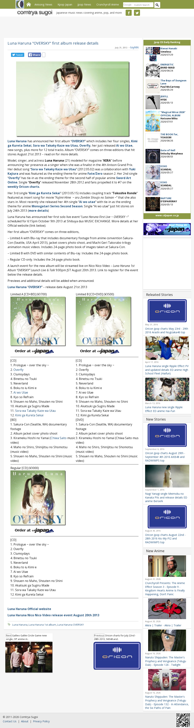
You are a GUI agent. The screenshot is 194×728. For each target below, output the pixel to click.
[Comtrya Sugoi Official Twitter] (137, 13)
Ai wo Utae (20, 393)
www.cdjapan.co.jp (167, 215)
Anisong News (43, 4)
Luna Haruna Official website (29, 609)
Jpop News (84, 4)
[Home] (29, 4)
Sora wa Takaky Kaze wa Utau (35, 411)
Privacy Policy (41, 721)
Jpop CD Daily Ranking (167, 42)
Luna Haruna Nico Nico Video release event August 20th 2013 (53, 615)
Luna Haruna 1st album (42, 624)
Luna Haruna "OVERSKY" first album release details (53, 43)
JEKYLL (164, 96)
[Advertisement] (96, 26)
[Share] (30, 55)
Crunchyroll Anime (107, 4)
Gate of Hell (167, 150)
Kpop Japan (65, 4)
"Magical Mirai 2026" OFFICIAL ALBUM (172, 114)
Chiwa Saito (58, 438)
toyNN (134, 47)
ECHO (163, 166)
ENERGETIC (167, 64)
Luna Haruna (17, 141)
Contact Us (9, 721)
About (24, 721)
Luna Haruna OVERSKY (70, 624)
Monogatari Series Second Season (57, 206)
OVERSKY (78, 141)
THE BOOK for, (169, 134)
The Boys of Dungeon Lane (173, 82)
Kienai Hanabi (168, 48)
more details (38, 211)
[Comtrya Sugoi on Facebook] (129, 13)
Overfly (14, 178)
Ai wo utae (87, 202)
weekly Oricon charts (23, 187)
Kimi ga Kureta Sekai (44, 193)
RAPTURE (165, 198)
